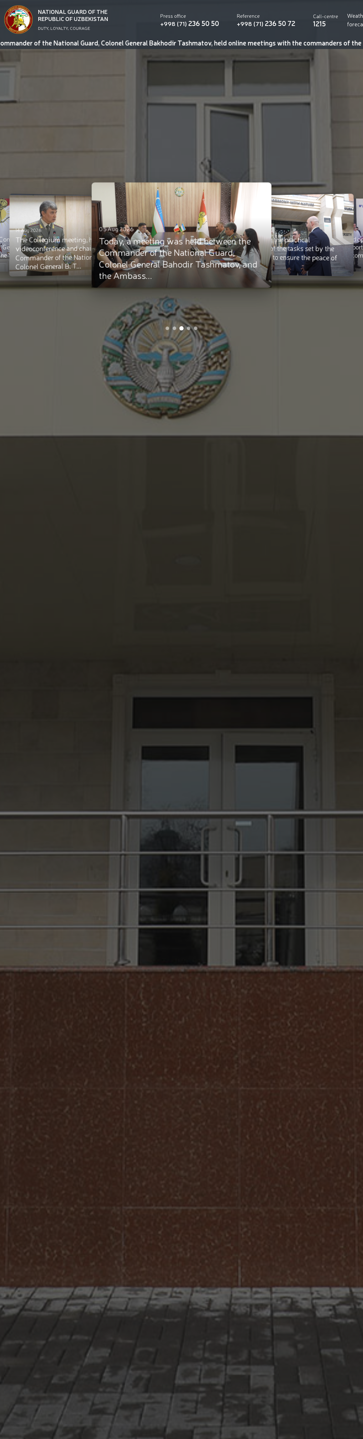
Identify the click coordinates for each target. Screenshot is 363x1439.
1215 (319, 23)
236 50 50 (189, 23)
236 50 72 (266, 23)
